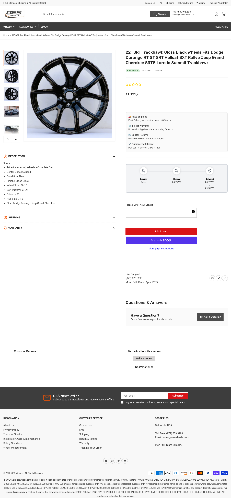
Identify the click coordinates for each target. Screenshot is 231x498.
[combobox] (106, 14)
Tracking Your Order (218, 3)
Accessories (26, 27)
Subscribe (177, 395)
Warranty (201, 3)
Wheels (7, 27)
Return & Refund (185, 3)
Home (6, 35)
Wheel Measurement (15, 447)
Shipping (170, 3)
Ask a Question (212, 316)
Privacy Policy (11, 429)
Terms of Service (12, 434)
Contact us (150, 3)
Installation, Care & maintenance (21, 438)
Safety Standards (12, 443)
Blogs (44, 27)
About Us (8, 425)
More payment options (161, 248)
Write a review (144, 358)
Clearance (221, 27)
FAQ (161, 3)
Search (162, 14)
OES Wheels (17, 473)
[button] (133, 84)
